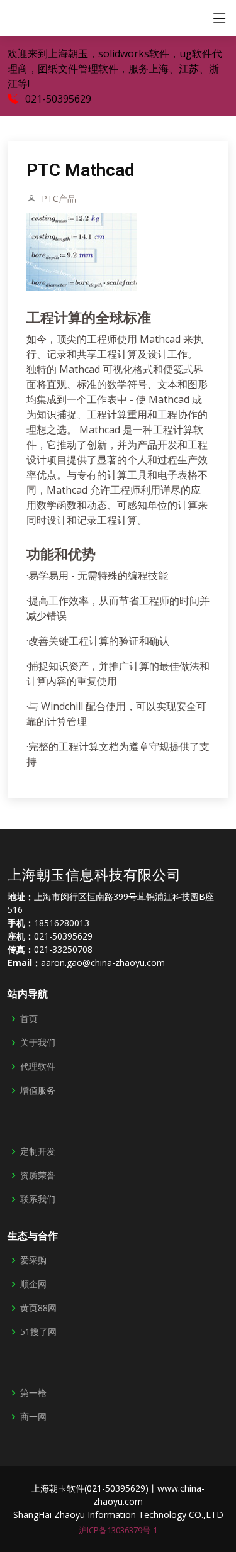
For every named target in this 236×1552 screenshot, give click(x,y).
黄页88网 (38, 1308)
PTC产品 (59, 198)
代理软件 (37, 1066)
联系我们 (37, 1199)
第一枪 (33, 1392)
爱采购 (33, 1260)
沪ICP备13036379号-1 (118, 1530)
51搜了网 (38, 1332)
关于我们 (37, 1042)
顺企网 (33, 1284)
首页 (29, 1018)
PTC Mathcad (80, 170)
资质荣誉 (37, 1175)
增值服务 (37, 1090)
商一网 (33, 1416)
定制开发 (37, 1151)
